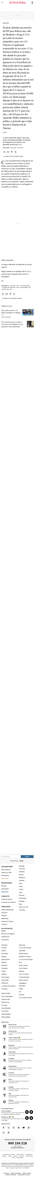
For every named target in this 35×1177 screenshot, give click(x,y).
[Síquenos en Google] (8, 1132)
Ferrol (21, 886)
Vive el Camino (24, 974)
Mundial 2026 (5, 993)
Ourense (21, 895)
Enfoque (21, 971)
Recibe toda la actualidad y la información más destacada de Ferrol (19, 1081)
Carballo (21, 880)
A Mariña (22, 871)
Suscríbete (5, 878)
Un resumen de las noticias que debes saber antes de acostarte (20, 1032)
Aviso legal (6, 1173)
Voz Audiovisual (28, 1154)
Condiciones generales (10, 1174)
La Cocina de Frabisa (26, 959)
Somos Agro (5, 977)
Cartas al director (6, 899)
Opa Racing (5, 1002)
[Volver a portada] (17, 2)
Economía (4, 953)
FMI (18, 285)
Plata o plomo (23, 965)
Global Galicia (23, 953)
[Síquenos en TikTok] (29, 1127)
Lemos (21, 889)
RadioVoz (4, 1156)
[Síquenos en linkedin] (19, 1127)
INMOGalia (4, 918)
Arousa (21, 874)
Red (20, 962)
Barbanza (22, 877)
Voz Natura (21, 1156)
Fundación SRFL (20, 1154)
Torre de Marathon (7, 996)
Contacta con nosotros (8, 902)
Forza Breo (5, 1011)
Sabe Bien (22, 950)
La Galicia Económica (8, 986)
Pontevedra (22, 898)
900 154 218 (17, 1143)
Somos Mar (5, 980)
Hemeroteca (5, 875)
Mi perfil (3, 886)
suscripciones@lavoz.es (17, 1147)
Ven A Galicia (23, 968)
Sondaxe (10, 1156)
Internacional (5, 959)
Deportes (4, 965)
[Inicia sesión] (32, 2)
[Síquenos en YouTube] (24, 1127)
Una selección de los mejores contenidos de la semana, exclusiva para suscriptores (21, 1039)
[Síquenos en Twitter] (8, 1127)
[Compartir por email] (8, 151)
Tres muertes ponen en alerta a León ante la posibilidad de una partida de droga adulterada (12, 324)
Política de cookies (26, 1173)
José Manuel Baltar (25, 285)
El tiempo (4, 989)
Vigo (20, 904)
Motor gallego (5, 1017)
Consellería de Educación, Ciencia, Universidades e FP (16, 287)
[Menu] (2, 2)
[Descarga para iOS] (27, 1112)
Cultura (3, 971)
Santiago (22, 901)
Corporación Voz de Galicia (9, 1154)
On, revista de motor (25, 997)
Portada (3, 947)
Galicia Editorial (19, 1157)
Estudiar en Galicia (25, 956)
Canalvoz (16, 1156)
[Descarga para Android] (31, 1112)
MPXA (13, 1157)
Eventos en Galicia (7, 921)
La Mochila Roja (24, 977)
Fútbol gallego (6, 1014)
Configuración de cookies (24, 1174)
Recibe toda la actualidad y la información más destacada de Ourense (19, 1101)
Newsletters (5, 889)
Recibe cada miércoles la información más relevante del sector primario (21, 1053)
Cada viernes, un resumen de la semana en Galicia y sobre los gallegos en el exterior (20, 1067)
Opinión (3, 962)
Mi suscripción (5, 869)
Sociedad (4, 968)
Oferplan (4, 915)
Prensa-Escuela (29, 1156)
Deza (20, 883)
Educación (13, 285)
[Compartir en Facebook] (11, 151)
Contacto (4, 924)
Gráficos (4, 974)
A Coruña (22, 869)
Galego (22, 860)
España (3, 956)
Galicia (3, 950)
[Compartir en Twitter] (15, 151)
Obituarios (4, 983)
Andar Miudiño (6, 1008)
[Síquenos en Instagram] (13, 1127)
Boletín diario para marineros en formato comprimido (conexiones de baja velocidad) (20, 1060)
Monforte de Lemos (7, 289)
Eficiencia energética (8, 934)
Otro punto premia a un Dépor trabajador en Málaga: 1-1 (11, 312)
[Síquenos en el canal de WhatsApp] (3, 1132)
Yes (20, 991)
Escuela (21, 994)
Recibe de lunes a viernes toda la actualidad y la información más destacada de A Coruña (19, 1074)
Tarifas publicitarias (7, 909)
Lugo (20, 892)
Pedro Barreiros (6, 317)
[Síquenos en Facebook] (3, 1127)
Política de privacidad (16, 1173)
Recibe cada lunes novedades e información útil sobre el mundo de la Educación (21, 1047)
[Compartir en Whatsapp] (4, 151)
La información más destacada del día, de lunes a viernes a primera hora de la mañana (19, 1026)
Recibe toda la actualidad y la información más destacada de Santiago (19, 1088)
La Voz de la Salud (25, 947)
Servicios (4, 912)
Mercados (22, 986)
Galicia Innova (23, 980)
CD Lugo (4, 1005)
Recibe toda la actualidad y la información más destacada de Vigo (19, 1095)
